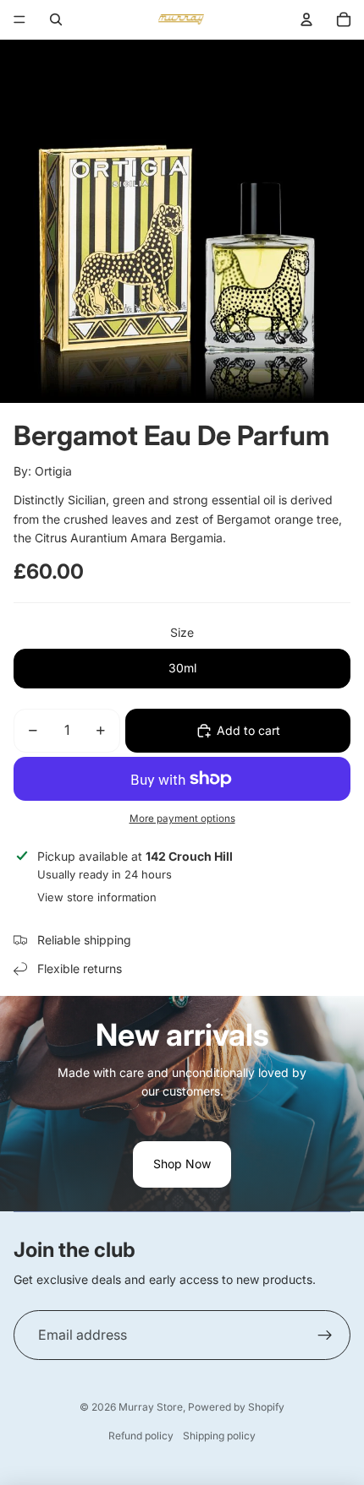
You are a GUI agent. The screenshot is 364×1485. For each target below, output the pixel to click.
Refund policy (141, 1435)
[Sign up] (325, 1335)
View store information (97, 897)
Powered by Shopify (236, 1407)
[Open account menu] (306, 19)
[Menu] (19, 19)
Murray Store (151, 1407)
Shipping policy (219, 1435)
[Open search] (55, 19)
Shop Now (182, 1163)
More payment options (182, 818)
